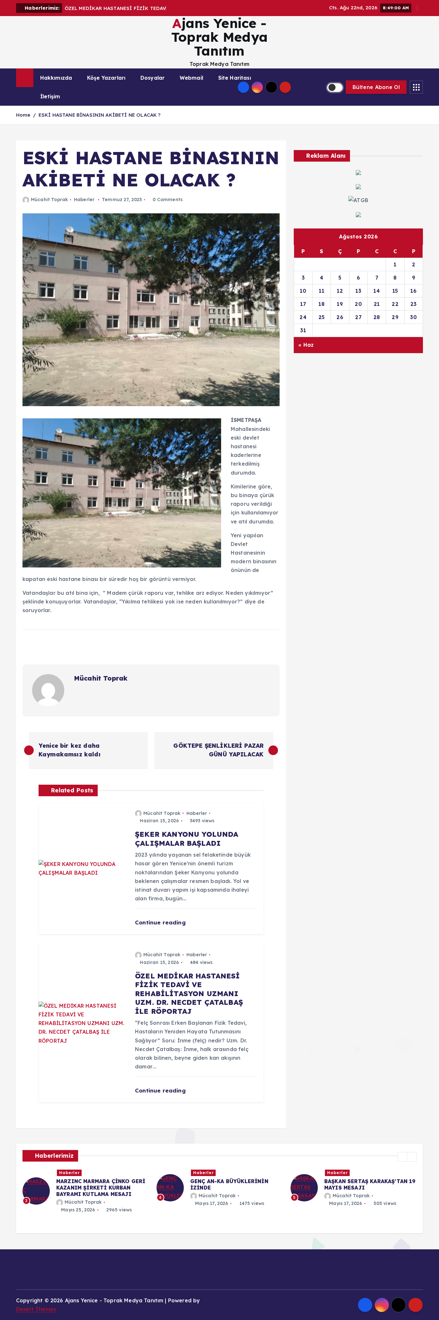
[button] (402, 1157)
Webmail (191, 78)
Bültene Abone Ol (376, 87)
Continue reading (161, 922)
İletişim (50, 96)
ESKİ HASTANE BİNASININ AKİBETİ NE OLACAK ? (100, 115)
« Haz (306, 345)
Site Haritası (234, 78)
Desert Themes (36, 1309)
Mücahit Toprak (49, 199)
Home (23, 115)
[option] (85, 1188)
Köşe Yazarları (106, 78)
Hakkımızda (56, 78)
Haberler (84, 199)
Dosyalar (152, 78)
